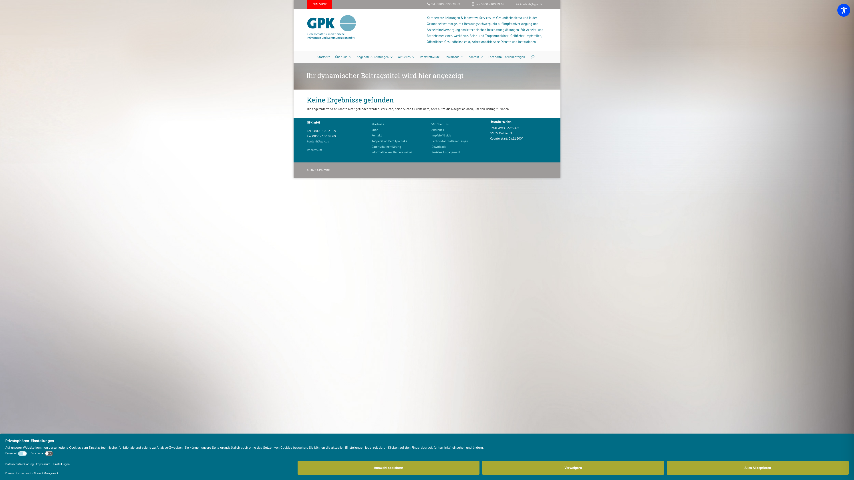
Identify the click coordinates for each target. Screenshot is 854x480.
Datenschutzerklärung (386, 147)
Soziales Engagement (445, 152)
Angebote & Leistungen (373, 57)
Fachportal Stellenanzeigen (506, 57)
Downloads (452, 57)
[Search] (531, 57)
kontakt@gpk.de (318, 141)
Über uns (341, 57)
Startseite (323, 57)
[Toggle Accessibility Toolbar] (844, 10)
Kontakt (474, 57)
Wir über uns (440, 124)
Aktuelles (404, 57)
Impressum (314, 150)
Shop (374, 130)
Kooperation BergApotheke (389, 141)
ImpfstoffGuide (430, 57)
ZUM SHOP (319, 4)
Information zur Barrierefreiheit (392, 152)
